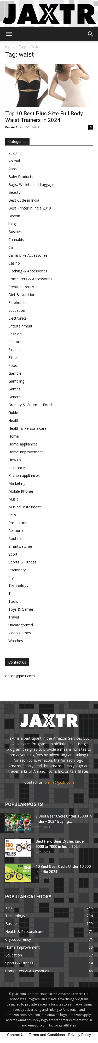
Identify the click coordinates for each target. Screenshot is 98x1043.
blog (12, 223)
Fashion (15, 333)
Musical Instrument (24, 506)
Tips (11, 593)
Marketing (16, 483)
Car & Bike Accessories (28, 255)
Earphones (17, 302)
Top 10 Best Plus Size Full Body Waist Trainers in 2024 (44, 116)
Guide (13, 412)
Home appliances (23, 444)
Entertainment (20, 326)
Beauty (14, 192)
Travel (13, 617)
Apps (12, 168)
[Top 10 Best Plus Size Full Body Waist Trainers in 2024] (49, 85)
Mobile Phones (21, 491)
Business (16, 231)
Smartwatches (20, 546)
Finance (14, 349)
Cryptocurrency (21, 286)
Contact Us (16, 1035)
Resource (16, 530)
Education (16, 310)
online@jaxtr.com (59, 782)
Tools (13, 601)
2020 (12, 152)
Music (13, 499)
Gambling (16, 381)
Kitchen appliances (24, 475)
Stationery (17, 569)
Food (12, 365)
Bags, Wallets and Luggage (31, 184)
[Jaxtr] (49, 13)
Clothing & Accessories (27, 270)
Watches (15, 640)
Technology (18, 585)
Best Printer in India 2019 (29, 208)
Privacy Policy (79, 1035)
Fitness (14, 357)
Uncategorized (20, 624)
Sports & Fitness (22, 562)
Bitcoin (14, 215)
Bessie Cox (13, 127)
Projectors (17, 522)
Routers (15, 538)
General (14, 396)
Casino (14, 263)
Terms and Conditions (47, 1035)
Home (9, 46)
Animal (14, 160)
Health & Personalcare (27, 428)
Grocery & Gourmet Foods (31, 404)
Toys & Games (21, 609)
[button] (9, 34)
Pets (12, 514)
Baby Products (20, 176)
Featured (16, 341)
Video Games (19, 632)
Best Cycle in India (23, 200)
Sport (13, 554)
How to (14, 459)
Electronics (17, 318)
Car (11, 247)
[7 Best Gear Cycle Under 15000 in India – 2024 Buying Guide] (18, 823)
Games (14, 388)
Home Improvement (25, 451)
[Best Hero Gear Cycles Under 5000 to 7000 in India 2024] (18, 848)
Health (13, 420)
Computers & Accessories (30, 278)
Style (12, 577)
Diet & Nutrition (21, 294)
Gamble (14, 373)
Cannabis (16, 239)
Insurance (16, 467)
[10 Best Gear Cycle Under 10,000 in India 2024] (18, 873)
